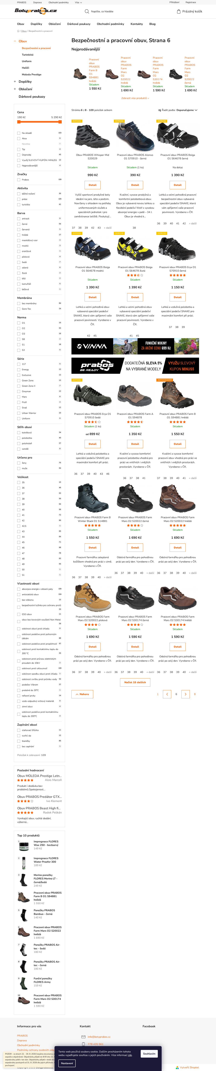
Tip (41, 149)
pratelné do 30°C (41, 690)
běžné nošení (41, 193)
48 (41, 558)
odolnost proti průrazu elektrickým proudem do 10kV (41, 661)
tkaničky (41, 741)
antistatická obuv (41, 594)
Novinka (41, 143)
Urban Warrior (41, 413)
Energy (41, 369)
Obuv (23, 41)
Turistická (27, 55)
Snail (41, 407)
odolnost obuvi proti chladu (41, 628)
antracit (41, 218)
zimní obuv (41, 706)
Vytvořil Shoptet (189, 1067)
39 (41, 504)
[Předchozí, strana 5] (167, 694)
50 (41, 569)
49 (41, 564)
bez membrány (41, 303)
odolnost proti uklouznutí (41, 668)
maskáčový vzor (41, 240)
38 (41, 498)
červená (41, 229)
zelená (41, 267)
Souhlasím (149, 1054)
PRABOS (21, 2)
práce (41, 199)
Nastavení (67, 1063)
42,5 (41, 526)
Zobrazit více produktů (134, 98)
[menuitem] (20, 24)
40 (41, 509)
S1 (41, 344)
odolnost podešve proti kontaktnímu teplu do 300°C (41, 714)
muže (41, 468)
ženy (41, 462)
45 (41, 542)
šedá (41, 262)
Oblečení (25, 89)
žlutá (41, 273)
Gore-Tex (41, 308)
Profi (41, 402)
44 (41, 536)
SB (41, 339)
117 (41, 364)
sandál (41, 448)
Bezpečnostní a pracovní (36, 48)
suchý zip (41, 735)
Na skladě (41, 133)
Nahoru (84, 694)
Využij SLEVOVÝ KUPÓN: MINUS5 (41, 160)
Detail (93, 185)
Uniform (26, 61)
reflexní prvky (41, 695)
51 (41, 575)
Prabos (41, 179)
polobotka (41, 438)
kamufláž (41, 283)
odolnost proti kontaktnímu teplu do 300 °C (41, 651)
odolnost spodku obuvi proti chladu (41, 673)
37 (41, 493)
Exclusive (41, 375)
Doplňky (25, 81)
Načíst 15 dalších (135, 682)
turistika (41, 204)
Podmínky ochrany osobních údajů (36, 1050)
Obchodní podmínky (59, 2)
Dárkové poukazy (32, 96)
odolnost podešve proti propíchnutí (41, 643)
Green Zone (41, 380)
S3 (41, 350)
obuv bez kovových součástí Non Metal (41, 621)
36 (41, 487)
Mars (41, 396)
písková (41, 256)
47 (41, 553)
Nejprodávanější (41, 165)
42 (41, 520)
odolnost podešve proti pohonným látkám (41, 636)
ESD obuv (41, 614)
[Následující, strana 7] (185, 694)
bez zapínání (41, 746)
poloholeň (41, 443)
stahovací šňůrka (41, 730)
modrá (41, 245)
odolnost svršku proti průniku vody (41, 679)
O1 (41, 322)
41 (41, 515)
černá (41, 224)
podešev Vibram (41, 684)
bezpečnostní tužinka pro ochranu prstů (41, 607)
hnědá (41, 234)
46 (41, 547)
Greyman (41, 391)
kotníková (41, 432)
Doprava (37, 2)
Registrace (191, 2)
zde (130, 1055)
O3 (41, 333)
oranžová (41, 251)
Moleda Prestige (31, 74)
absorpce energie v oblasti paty (41, 589)
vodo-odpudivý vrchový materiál (41, 701)
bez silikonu (41, 599)
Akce (41, 138)
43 (41, 531)
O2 (41, 328)
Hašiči (25, 68)
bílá (41, 278)
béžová (41, 289)
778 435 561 (95, 1044)
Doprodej (41, 154)
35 (41, 482)
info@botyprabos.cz (99, 1037)
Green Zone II (41, 385)
